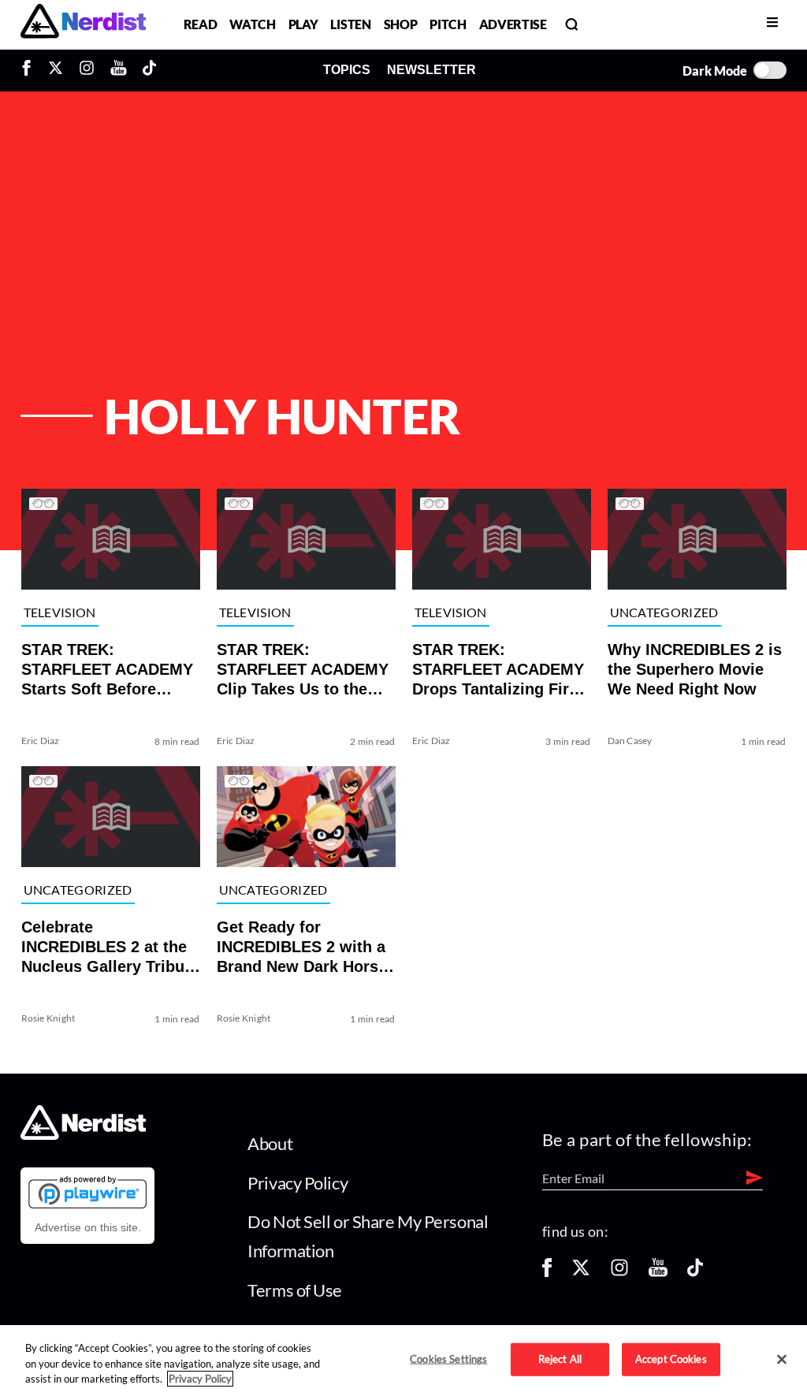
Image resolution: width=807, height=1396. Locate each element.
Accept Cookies (671, 1359)
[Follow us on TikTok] (695, 1272)
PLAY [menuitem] (303, 24)
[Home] (83, 1135)
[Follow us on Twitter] (580, 1272)
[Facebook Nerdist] (30, 70)
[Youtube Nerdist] (118, 70)
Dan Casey (630, 740)
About (269, 1143)
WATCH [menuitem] (252, 24)
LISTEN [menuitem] (350, 24)
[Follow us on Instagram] (619, 1272)
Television (59, 612)
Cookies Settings (448, 1359)
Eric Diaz (39, 740)
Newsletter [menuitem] (431, 69)
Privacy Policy (297, 1182)
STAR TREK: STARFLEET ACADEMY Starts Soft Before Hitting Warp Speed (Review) (106, 670)
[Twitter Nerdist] (55, 70)
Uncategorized (664, 612)
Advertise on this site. (88, 1227)
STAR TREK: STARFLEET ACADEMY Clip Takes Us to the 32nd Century (302, 670)
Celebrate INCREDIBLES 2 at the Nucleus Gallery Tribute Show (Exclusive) (109, 947)
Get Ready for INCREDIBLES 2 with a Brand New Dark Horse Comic (301, 947)
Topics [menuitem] (346, 69)
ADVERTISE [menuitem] (513, 24)
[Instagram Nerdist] (86, 70)
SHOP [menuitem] (401, 24)
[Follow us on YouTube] (658, 1272)
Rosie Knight (47, 1018)
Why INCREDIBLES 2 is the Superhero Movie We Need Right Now (695, 669)
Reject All (560, 1359)
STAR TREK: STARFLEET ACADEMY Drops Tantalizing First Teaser (497, 670)
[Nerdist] (83, 24)
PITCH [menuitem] (448, 24)
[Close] (781, 1359)
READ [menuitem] (201, 24)
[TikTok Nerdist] (149, 70)
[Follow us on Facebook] (547, 1272)
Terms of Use (294, 1290)
